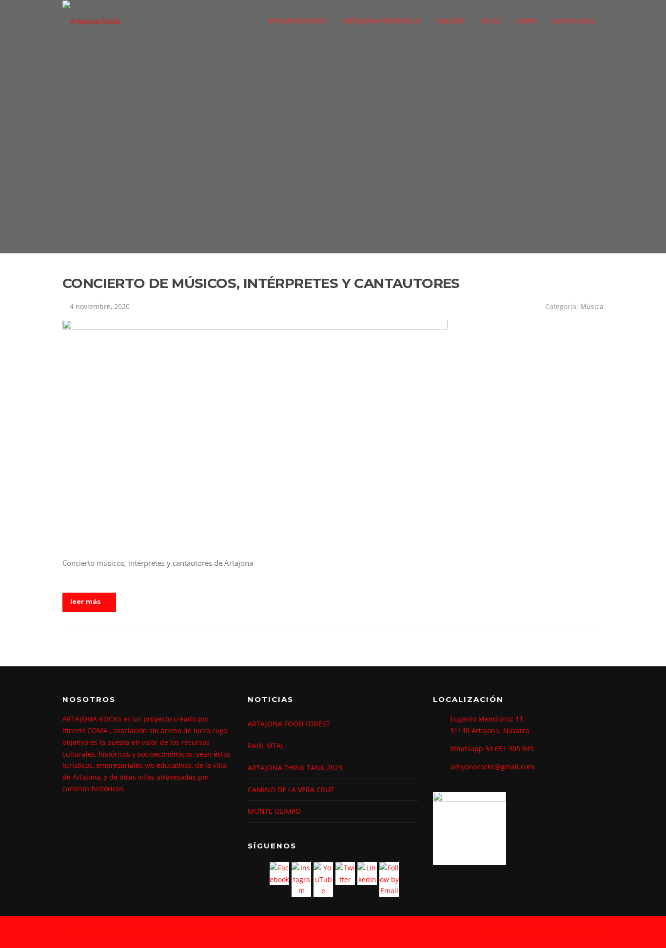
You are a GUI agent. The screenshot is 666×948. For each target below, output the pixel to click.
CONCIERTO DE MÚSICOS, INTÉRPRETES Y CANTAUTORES (261, 283)
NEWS (526, 20)
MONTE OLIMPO (274, 811)
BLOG (490, 20)
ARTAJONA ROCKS (297, 20)
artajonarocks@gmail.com (492, 766)
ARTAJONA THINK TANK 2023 (295, 767)
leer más (85, 601)
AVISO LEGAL (573, 20)
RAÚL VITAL (266, 745)
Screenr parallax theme (518, 932)
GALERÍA (451, 20)
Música (592, 306)
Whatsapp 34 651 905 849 (492, 748)
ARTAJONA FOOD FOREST (289, 723)
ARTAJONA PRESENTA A (381, 20)
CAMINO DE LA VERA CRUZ (291, 789)
